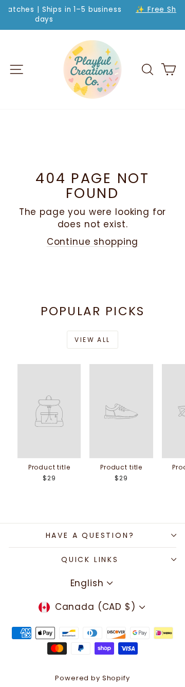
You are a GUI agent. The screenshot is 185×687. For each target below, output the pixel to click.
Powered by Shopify (92, 678)
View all (92, 339)
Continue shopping (92, 242)
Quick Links (90, 559)
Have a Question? (90, 535)
